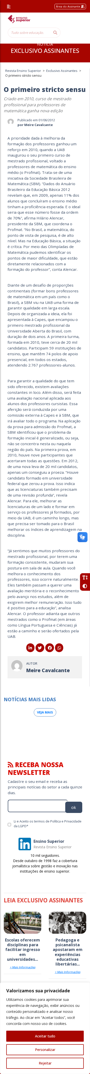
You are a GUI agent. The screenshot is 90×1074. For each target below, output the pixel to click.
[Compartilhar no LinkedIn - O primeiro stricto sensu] (30, 648)
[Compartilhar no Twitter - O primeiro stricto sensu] (40, 648)
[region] (45, 1028)
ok (73, 807)
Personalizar (45, 1049)
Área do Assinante (68, 6)
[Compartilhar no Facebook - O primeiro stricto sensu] (49, 648)
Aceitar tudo (45, 1036)
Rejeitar (45, 1063)
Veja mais (45, 712)
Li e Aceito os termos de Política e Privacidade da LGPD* (48, 823)
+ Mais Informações (22, 967)
